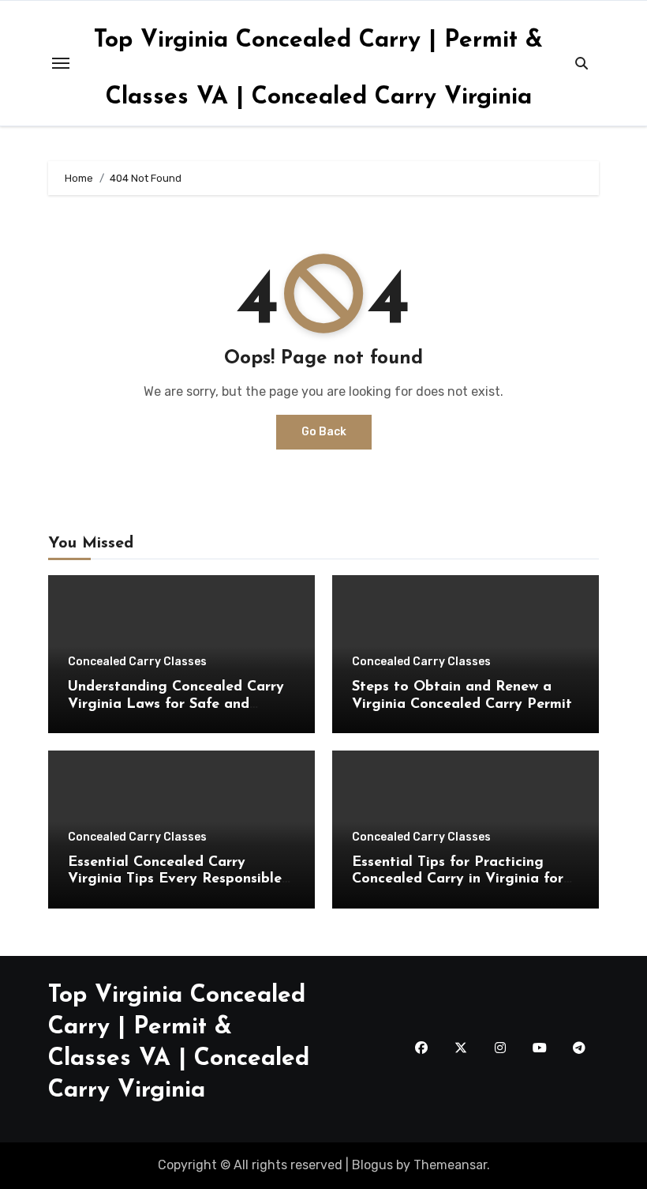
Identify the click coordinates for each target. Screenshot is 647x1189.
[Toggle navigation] (60, 63)
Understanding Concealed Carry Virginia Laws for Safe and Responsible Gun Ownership (176, 704)
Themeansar (450, 1164)
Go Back (323, 431)
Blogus (372, 1164)
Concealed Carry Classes (137, 662)
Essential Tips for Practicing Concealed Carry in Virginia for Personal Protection (457, 880)
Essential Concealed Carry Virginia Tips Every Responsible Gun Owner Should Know (175, 880)
